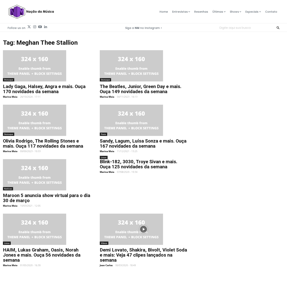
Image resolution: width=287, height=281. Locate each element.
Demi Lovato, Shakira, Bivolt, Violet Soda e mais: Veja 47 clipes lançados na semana (143, 255)
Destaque (8, 79)
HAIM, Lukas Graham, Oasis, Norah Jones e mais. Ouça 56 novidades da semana (41, 255)
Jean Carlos (106, 265)
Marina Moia (10, 96)
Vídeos (104, 243)
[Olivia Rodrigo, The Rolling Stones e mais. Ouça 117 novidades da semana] (46, 120)
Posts (103, 134)
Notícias (8, 188)
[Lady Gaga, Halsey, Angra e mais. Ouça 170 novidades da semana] (46, 65)
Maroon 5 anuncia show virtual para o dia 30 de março (46, 198)
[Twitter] (29, 27)
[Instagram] (34, 27)
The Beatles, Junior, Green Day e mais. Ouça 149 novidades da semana (140, 89)
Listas (103, 157)
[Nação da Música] (31, 12)
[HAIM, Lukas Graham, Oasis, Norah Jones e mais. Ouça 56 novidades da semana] (46, 229)
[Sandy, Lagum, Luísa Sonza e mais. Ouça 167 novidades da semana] (143, 120)
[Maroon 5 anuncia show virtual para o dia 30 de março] (46, 174)
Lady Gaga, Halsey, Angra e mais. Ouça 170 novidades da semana (44, 89)
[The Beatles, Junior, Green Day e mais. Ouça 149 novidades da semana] (143, 65)
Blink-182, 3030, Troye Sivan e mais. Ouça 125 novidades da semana (138, 164)
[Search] (278, 27)
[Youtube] (40, 27)
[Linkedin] (45, 27)
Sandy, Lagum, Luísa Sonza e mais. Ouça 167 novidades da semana (143, 143)
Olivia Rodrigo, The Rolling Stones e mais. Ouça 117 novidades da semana (43, 143)
